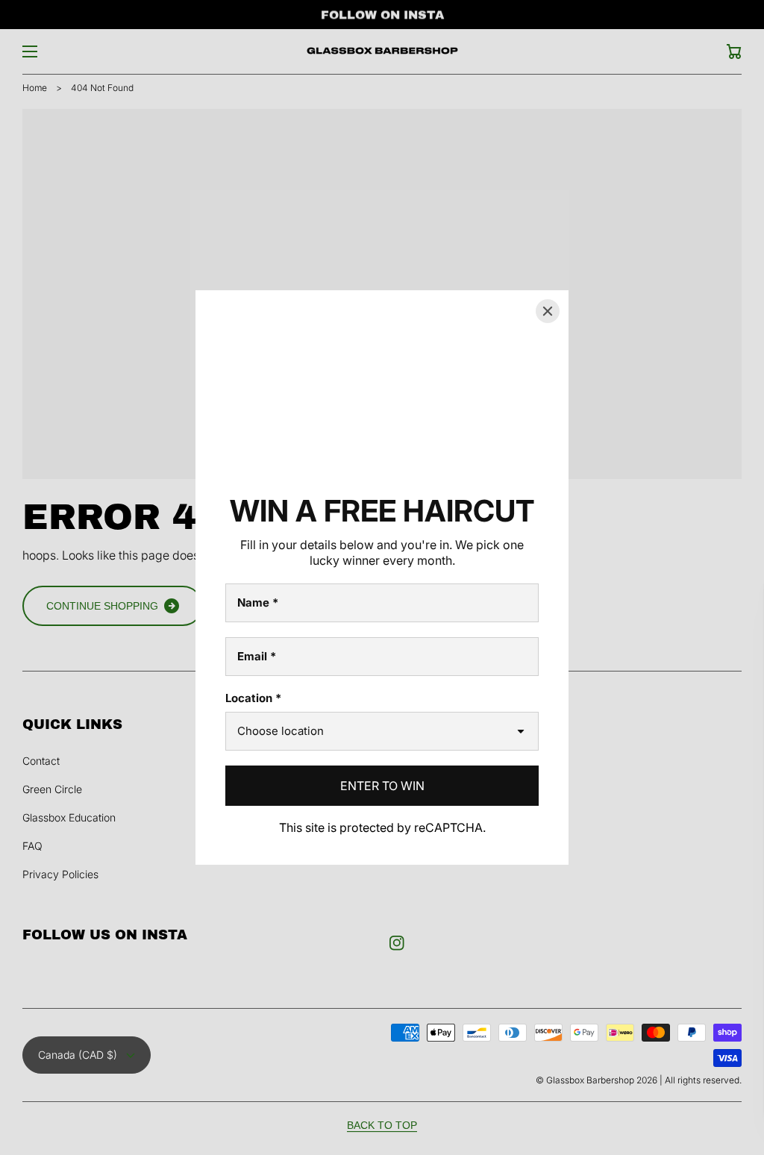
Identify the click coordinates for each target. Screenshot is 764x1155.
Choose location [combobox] (280, 731)
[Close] (548, 311)
